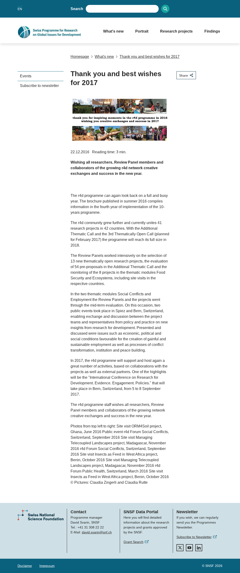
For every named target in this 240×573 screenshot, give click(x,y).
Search (77, 9)
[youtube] (189, 547)
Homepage (80, 57)
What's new (113, 31)
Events (25, 76)
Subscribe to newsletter (39, 86)
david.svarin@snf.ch (97, 532)
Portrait (141, 31)
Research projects (176, 31)
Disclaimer (25, 566)
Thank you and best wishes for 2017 (150, 57)
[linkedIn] (198, 547)
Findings (212, 31)
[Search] (165, 9)
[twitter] (180, 547)
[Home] (56, 32)
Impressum (47, 566)
